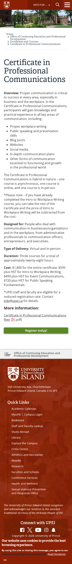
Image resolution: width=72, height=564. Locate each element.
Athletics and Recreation (27, 455)
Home (9, 34)
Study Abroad (20, 432)
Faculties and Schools (25, 472)
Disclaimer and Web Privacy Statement (24, 554)
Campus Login (33, 414)
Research (17, 466)
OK (5, 560)
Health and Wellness (25, 483)
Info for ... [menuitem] (37, 6)
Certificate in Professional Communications (35, 44)
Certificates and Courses (24, 41)
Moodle (16, 460)
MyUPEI (16, 414)
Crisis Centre (20, 449)
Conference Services (25, 478)
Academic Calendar (24, 409)
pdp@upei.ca (13, 301)
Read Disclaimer (57, 554)
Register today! (36, 330)
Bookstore (18, 420)
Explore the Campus (24, 443)
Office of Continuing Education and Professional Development (38, 38)
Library (16, 437)
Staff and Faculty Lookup (27, 426)
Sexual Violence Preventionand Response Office (29, 491)
